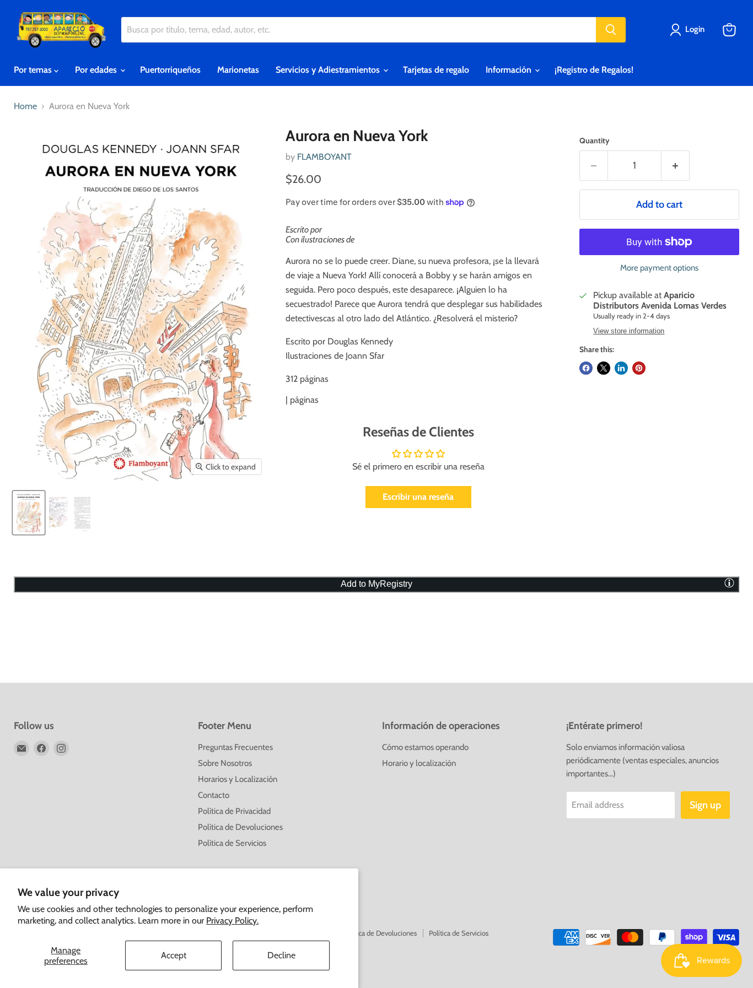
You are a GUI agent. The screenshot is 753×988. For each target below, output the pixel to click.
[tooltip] (729, 582)
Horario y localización (419, 763)
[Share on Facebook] (586, 368)
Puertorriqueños (170, 69)
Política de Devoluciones (240, 827)
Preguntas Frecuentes (235, 747)
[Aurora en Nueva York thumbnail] (29, 513)
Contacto (213, 795)
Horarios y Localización (237, 779)
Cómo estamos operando (425, 747)
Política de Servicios (232, 843)
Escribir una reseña (418, 497)
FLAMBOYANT (324, 157)
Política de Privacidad (234, 811)
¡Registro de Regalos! (594, 69)
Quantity (594, 140)
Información (510, 69)
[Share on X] (603, 368)
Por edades (97, 69)
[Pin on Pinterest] (639, 368)
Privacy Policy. (232, 920)
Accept (173, 955)
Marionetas (238, 69)
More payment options (659, 268)
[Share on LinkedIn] (621, 368)
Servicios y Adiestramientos (329, 69)
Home (25, 106)
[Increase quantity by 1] (675, 165)
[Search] (611, 29)
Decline (281, 955)
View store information (628, 331)
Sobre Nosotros (225, 763)
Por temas (34, 69)
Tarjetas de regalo (436, 69)
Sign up (705, 805)
